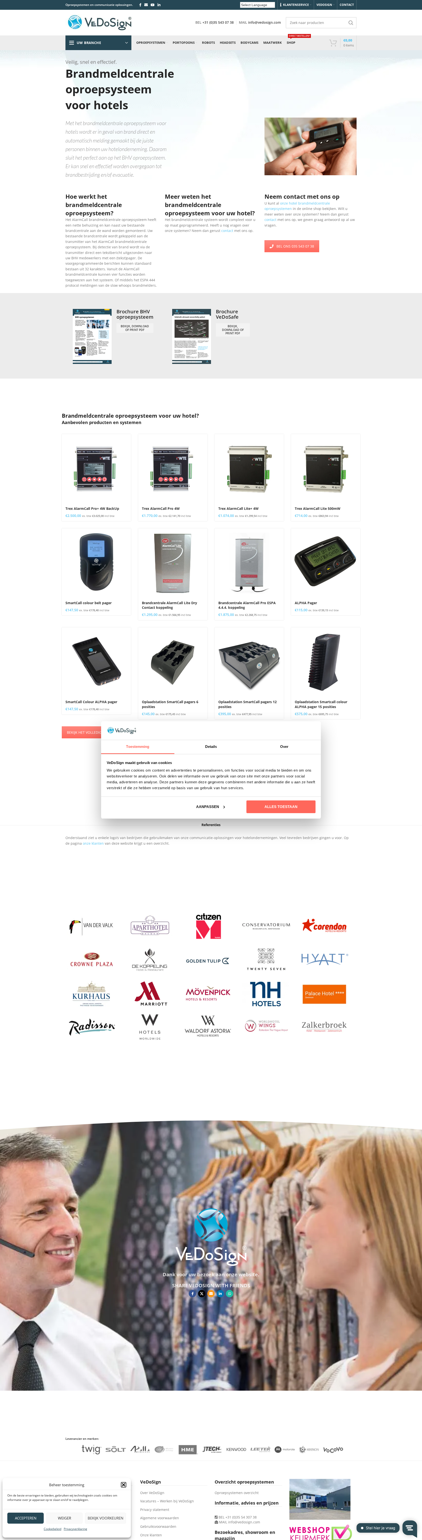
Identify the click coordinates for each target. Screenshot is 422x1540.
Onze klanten (151, 1535)
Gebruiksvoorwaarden (158, 1526)
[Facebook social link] (140, 5)
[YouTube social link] (152, 5)
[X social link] (201, 1293)
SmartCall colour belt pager (88, 603)
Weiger (64, 1518)
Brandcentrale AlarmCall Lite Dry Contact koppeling (169, 605)
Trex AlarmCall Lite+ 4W (238, 508)
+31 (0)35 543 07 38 (218, 22)
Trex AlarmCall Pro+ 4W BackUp (92, 508)
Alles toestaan (280, 807)
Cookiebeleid (52, 1529)
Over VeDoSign (152, 1492)
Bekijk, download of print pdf (135, 328)
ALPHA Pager (306, 603)
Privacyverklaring (75, 1529)
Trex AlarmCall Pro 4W (161, 508)
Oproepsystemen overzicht (237, 1492)
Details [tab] (211, 746)
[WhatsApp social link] (229, 1293)
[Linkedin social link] (159, 5)
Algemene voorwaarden (159, 1518)
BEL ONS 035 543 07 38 (295, 246)
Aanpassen (207, 807)
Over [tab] (284, 746)
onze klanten (93, 843)
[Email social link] (146, 5)
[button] (123, 1484)
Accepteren (25, 1518)
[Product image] (96, 468)
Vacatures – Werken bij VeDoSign (167, 1501)
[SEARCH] (351, 22)
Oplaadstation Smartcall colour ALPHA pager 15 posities (321, 704)
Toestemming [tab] (137, 746)
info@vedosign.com (264, 22)
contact (227, 230)
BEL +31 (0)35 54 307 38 (237, 1517)
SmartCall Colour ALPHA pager (91, 701)
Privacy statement (154, 1509)
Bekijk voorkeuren (105, 1518)
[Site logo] (99, 22)
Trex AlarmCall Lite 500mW (317, 508)
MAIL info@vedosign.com (239, 1522)
